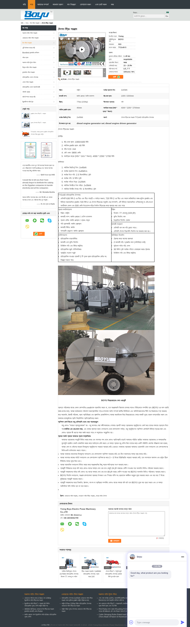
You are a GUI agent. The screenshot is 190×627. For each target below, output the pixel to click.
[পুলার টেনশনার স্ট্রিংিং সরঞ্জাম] (26, 125)
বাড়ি (24, 4)
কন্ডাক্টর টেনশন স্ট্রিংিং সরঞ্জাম (38, 113)
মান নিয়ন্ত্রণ (71, 4)
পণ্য (31, 4)
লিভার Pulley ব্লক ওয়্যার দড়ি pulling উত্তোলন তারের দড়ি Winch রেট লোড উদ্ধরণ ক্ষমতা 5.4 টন (114, 610)
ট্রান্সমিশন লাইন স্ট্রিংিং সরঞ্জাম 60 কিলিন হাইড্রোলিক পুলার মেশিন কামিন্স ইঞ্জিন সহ (37, 604)
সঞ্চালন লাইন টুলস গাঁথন (29, 62)
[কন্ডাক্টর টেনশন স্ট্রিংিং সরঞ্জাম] (26, 116)
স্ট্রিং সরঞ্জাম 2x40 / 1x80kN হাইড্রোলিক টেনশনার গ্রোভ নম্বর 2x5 (91, 574)
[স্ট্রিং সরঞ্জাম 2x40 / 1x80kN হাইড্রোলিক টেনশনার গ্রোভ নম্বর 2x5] (91, 562)
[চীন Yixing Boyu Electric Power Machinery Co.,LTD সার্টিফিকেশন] (30, 150)
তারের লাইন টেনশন (101, 496)
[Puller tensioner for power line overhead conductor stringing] (82, 49)
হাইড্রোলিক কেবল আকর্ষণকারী (31, 87)
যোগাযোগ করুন (85, 4)
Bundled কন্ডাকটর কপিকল (30, 53)
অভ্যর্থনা (64, 414)
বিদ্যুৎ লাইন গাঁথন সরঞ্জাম (29, 67)
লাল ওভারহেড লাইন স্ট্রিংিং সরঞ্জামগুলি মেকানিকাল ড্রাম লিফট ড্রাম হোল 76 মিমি (114, 604)
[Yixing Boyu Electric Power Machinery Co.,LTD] (37, 15)
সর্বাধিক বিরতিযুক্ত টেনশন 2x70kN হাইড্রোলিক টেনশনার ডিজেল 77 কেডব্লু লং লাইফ (69, 574)
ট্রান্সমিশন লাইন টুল (27, 102)
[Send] (182, 622)
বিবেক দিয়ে (121, 414)
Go (167, 16)
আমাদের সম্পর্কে (43, 4)
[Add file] (131, 622)
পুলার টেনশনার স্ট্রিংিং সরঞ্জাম (38, 122)
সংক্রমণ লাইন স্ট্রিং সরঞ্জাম (87, 496)
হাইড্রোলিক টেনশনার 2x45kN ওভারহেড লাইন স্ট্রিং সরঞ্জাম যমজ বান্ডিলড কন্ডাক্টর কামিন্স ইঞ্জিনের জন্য (77, 599)
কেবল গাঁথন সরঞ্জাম (27, 82)
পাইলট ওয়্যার (26, 92)
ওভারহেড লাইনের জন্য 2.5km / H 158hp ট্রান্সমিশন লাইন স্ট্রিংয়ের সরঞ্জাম (37, 599)
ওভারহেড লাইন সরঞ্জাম (71, 496)
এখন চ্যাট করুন (101, 4)
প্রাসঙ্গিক (95, 411)
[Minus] (182, 557)
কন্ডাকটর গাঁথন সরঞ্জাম (28, 72)
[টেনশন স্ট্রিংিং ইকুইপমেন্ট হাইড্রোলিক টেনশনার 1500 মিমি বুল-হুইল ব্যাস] (113, 562)
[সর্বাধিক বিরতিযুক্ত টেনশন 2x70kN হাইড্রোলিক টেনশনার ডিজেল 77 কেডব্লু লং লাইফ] (69, 562)
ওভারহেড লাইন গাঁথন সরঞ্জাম (30, 38)
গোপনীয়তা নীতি (45, 625)
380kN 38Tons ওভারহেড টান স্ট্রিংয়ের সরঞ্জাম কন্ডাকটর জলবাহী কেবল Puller (39, 610)
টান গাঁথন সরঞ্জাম (34, 23)
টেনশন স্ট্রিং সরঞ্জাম (73, 79)
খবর (112, 4)
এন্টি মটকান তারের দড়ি (28, 48)
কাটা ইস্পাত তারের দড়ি (28, 97)
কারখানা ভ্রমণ (58, 4)
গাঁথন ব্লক (25, 58)
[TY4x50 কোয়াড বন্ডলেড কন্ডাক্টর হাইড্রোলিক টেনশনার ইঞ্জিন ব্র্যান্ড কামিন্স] (26, 134)
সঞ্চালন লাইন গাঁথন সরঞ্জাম (29, 33)
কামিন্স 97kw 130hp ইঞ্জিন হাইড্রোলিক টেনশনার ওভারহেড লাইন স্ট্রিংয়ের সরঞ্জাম (76, 604)
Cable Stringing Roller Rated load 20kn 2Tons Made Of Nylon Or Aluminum (114, 615)
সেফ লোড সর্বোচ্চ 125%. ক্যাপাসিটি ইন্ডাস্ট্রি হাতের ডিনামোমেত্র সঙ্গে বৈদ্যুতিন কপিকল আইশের (114, 599)
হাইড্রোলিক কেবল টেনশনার (30, 77)
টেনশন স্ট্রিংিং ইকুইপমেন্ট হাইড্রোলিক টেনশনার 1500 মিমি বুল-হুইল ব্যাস (113, 574)
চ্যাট (115, 77)
